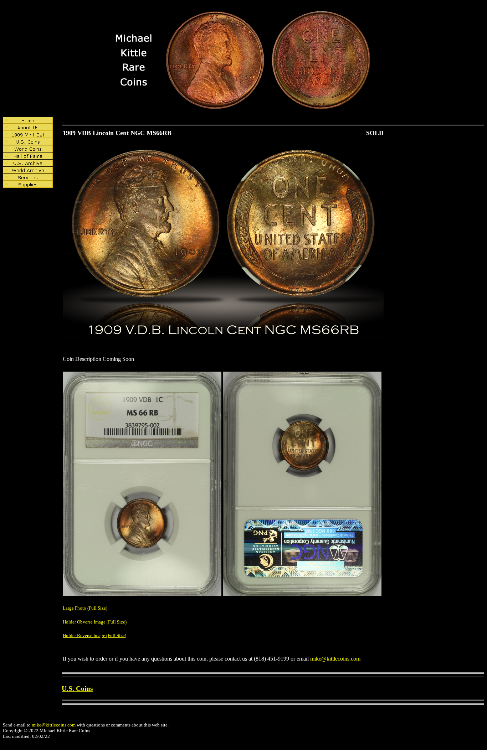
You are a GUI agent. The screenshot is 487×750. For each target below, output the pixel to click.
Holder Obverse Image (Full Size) (95, 622)
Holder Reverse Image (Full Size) (94, 635)
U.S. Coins (77, 688)
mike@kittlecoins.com (335, 659)
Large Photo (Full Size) (85, 608)
